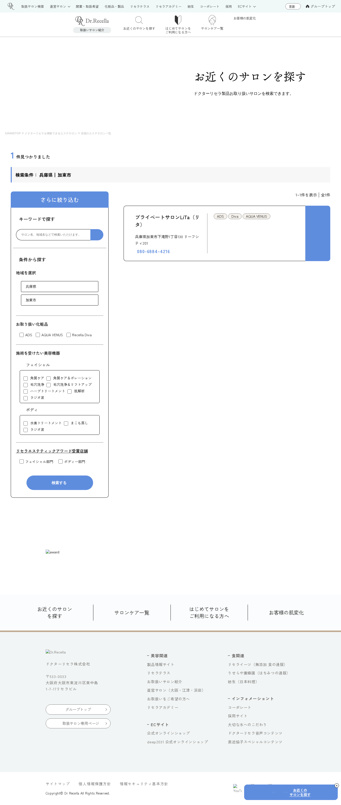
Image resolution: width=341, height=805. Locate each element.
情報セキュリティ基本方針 (144, 783)
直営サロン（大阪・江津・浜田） (176, 690)
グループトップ (323, 6)
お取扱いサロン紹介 (164, 681)
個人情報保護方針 (95, 783)
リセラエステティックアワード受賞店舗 (52, 451)
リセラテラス (158, 672)
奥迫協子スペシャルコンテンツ (255, 741)
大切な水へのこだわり (247, 724)
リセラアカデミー (162, 707)
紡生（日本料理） (243, 681)
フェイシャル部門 (39, 461)
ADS (28, 335)
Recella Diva (82, 335)
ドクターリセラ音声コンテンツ (255, 733)
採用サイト (237, 715)
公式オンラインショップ (168, 733)
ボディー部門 (74, 461)
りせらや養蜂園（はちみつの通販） (259, 672)
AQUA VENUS (52, 335)
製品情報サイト (160, 664)
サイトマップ (58, 783)
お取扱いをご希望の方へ (168, 698)
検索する (59, 483)
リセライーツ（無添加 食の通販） (258, 664)
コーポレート (239, 707)
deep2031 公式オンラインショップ (177, 741)
